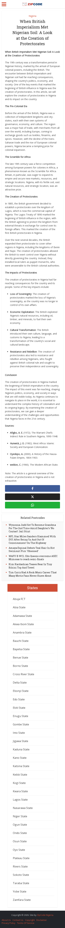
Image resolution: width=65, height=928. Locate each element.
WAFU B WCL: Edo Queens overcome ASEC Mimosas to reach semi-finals (33, 557)
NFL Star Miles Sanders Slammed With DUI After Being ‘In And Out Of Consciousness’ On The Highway (32, 539)
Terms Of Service (25, 922)
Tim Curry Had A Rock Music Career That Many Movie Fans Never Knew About (33, 574)
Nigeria (32, 16)
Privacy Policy (8, 922)
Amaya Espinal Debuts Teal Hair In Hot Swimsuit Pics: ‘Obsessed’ (32, 549)
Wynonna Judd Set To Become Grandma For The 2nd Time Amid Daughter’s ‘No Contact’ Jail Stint (32, 528)
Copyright (30, 919)
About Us (6, 919)
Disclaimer (41, 919)
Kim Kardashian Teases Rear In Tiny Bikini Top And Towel (30, 566)
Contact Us (17, 919)
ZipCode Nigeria (45, 914)
